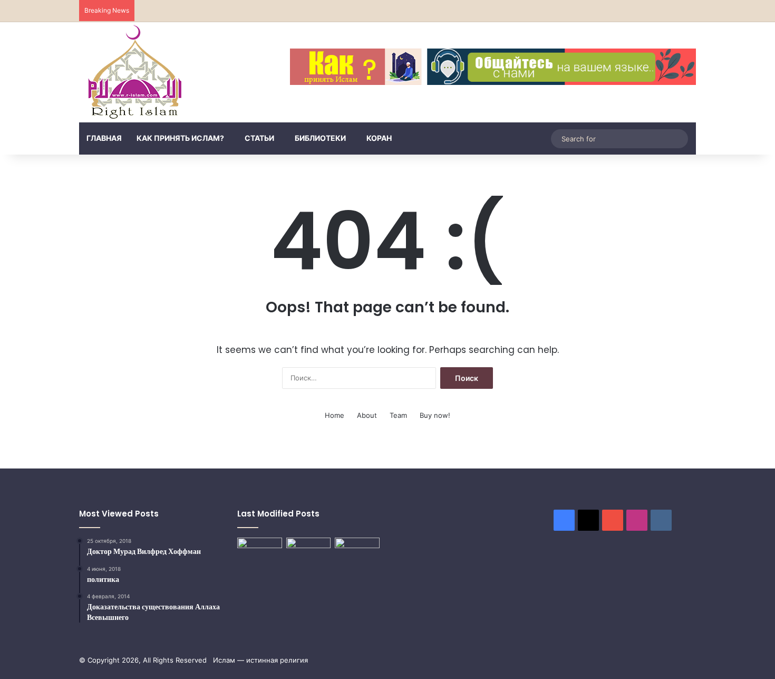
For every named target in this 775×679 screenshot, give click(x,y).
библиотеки (320, 137)
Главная (104, 137)
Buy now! (435, 415)
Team (398, 415)
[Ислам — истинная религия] (134, 72)
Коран (379, 137)
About (367, 415)
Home (334, 415)
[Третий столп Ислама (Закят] (308, 552)
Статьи (259, 137)
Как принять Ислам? (180, 137)
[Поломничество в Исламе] (259, 559)
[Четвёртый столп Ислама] (357, 552)
